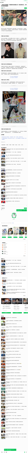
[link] (5, 452)
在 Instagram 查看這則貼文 (14, 76)
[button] (2, 452)
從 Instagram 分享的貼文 (14, 77)
